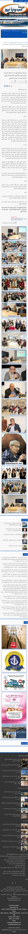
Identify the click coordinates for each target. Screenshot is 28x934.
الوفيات (25, 554)
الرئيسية (26, 42)
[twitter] (13, 883)
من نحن (25, 1)
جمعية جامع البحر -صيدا (12, 42)
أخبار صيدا (24, 30)
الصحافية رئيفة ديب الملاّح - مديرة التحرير (13, 534)
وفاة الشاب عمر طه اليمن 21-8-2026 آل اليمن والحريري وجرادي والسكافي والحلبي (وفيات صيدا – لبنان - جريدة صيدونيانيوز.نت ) (15, 615)
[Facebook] (15, 883)
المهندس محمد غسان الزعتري (15, 546)
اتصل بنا (15, 1)
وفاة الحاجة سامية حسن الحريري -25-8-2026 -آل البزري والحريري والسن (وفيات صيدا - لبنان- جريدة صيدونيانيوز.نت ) (14, 576)
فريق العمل (21, 1)
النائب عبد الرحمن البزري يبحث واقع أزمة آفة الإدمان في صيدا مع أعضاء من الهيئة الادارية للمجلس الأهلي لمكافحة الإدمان (14, 32)
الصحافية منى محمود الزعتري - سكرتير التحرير (12, 540)
